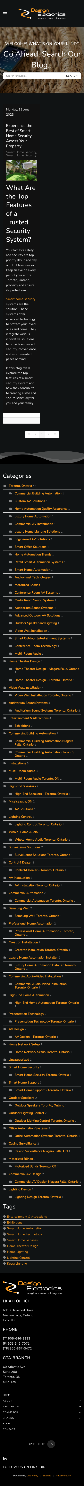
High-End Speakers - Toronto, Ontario (41, 794)
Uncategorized (19, 1059)
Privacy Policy (63, 1475)
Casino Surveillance (23, 1143)
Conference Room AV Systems (36, 592)
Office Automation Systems (28, 1128)
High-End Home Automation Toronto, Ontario (47, 1003)
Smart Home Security (21, 152)
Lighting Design (20, 1189)
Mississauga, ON (20, 801)
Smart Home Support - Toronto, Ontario (43, 1090)
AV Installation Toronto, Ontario (37, 885)
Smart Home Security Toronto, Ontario (33, 155)
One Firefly (32, 1475)
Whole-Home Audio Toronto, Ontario (41, 839)
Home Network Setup (24, 1044)
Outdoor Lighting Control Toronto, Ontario (44, 1121)
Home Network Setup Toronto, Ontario (42, 1052)
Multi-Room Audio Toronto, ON (37, 778)
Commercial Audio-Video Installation (35, 976)
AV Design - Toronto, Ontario (35, 1037)
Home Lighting (17, 1252)
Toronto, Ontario (20, 486)
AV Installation (19, 878)
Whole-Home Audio (23, 832)
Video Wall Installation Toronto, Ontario (43, 695)
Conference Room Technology (36, 646)
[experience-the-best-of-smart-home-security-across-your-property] (21, 170)
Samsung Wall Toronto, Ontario (37, 916)
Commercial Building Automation (38, 493)
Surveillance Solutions (24, 847)
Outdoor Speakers (21, 1098)
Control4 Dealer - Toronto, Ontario (39, 870)
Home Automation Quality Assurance (41, 509)
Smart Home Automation (32, 570)
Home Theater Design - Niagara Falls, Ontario (47, 669)
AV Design (16, 1029)
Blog (6, 1423)
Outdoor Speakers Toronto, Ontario (39, 1105)
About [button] (7, 1400)
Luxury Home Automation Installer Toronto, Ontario (45, 967)
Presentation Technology (26, 1014)
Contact (9, 1429)
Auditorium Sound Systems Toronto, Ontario (46, 710)
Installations (17, 763)
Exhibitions (22, 726)
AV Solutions (24, 809)
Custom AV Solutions (30, 501)
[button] (5, 13)
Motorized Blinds (21, 1159)
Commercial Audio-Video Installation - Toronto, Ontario (42, 986)
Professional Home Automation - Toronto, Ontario (44, 933)
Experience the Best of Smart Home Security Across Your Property (19, 136)
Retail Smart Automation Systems (39, 562)
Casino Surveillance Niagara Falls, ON (41, 1151)
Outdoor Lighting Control (26, 1113)
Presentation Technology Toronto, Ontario (44, 1021)
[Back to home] (42, 13)
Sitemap (47, 1475)
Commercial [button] (11, 1412)
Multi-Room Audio (28, 653)
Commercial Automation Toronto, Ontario (44, 900)
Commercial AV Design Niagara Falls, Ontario (47, 1182)
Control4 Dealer (20, 862)
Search (72, 76)
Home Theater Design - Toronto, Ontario (43, 680)
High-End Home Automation (29, 995)
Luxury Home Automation (33, 516)
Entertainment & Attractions (29, 718)
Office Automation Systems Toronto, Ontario (46, 1136)
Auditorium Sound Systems (34, 608)
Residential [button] (11, 1406)
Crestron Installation (23, 942)
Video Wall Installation (31, 631)
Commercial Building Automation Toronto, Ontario (44, 754)
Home (7, 1395)
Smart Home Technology (24, 1234)
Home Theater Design (24, 661)
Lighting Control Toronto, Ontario (38, 824)
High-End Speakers (22, 786)
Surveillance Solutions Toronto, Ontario (42, 855)
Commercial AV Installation (34, 524)
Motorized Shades (27, 585)
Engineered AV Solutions (32, 539)
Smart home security (20, 299)
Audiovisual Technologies (33, 577)
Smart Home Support (24, 1082)
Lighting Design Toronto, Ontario (38, 1197)
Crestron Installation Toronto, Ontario (41, 950)
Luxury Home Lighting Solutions (37, 531)
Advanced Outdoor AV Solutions (37, 615)
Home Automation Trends (33, 554)
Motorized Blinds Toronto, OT (35, 1166)
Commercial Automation (26, 893)
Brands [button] (8, 1418)
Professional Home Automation (31, 923)
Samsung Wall (19, 908)
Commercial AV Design (25, 1174)
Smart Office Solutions (30, 547)
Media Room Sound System (34, 600)
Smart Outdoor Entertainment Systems (42, 638)
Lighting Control (20, 817)
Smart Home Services (22, 1240)
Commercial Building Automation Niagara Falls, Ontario (44, 743)
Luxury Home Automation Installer (33, 957)
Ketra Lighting (17, 1263)
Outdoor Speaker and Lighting (36, 623)
